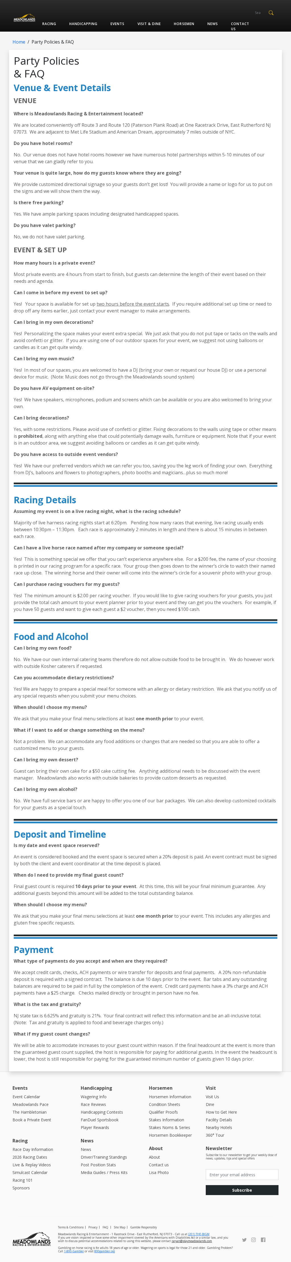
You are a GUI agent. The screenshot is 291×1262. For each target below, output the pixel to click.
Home (19, 42)
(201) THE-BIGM (198, 1234)
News (212, 23)
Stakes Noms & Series (169, 1127)
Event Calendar (26, 1096)
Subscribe (242, 1190)
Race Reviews (93, 1104)
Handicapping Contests (102, 1112)
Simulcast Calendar (30, 1172)
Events (117, 23)
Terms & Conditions (71, 1227)
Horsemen (184, 23)
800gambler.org (104, 1251)
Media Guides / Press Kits (104, 1172)
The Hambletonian (30, 1112)
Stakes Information (166, 1119)
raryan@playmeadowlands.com (192, 1241)
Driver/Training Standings (104, 1157)
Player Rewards (95, 1127)
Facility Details (219, 1119)
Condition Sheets (164, 1104)
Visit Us (212, 1096)
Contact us (240, 26)
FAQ (105, 1227)
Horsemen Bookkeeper (170, 1135)
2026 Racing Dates (30, 1157)
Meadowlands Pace (31, 1104)
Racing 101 (23, 1180)
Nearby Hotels (219, 1127)
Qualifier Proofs (163, 1112)
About (154, 1157)
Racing (49, 23)
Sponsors (21, 1188)
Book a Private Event (32, 1119)
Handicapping (83, 23)
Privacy (92, 1227)
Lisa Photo (159, 1172)
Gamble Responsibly (143, 1227)
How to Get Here (221, 1112)
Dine (210, 1104)
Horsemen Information (170, 1096)
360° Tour (215, 1135)
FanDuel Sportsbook (100, 1119)
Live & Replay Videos (32, 1164)
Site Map (119, 1227)
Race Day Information (33, 1149)
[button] (271, 12)
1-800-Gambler (74, 1251)
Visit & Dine (149, 23)
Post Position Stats (98, 1164)
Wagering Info (94, 1096)
